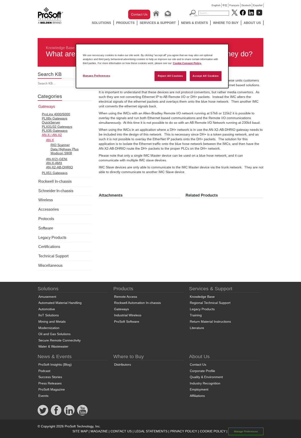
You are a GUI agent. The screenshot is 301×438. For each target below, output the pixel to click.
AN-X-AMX (54, 163)
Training (196, 315)
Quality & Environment (206, 377)
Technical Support (53, 256)
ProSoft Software (126, 321)
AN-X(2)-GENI (56, 159)
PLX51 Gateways (54, 173)
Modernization (48, 328)
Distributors (122, 364)
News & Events (194, 23)
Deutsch (246, 5)
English (216, 5)
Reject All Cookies (170, 75)
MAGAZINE (99, 431)
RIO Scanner (60, 145)
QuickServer (51, 122)
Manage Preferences (96, 75)
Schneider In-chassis (55, 191)
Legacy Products (52, 238)
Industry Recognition (205, 383)
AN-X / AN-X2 (52, 135)
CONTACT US (121, 431)
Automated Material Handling (60, 303)
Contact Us (139, 14)
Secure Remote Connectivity (59, 340)
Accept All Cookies (205, 75)
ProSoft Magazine (51, 389)
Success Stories (50, 377)
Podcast (44, 371)
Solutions (101, 23)
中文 (224, 5)
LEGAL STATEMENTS (151, 431)
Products (125, 23)
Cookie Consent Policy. (187, 63)
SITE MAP (80, 431)
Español (257, 5)
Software (45, 228)
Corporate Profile (202, 371)
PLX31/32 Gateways (57, 126)
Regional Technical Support (210, 303)
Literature (197, 328)
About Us (252, 23)
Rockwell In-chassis (55, 181)
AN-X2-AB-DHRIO (59, 167)
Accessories (48, 209)
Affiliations (197, 396)
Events (43, 396)
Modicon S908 (61, 153)
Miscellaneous (50, 265)
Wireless (45, 200)
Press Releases (50, 383)
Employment (199, 389)
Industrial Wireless (127, 315)
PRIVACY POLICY (183, 431)
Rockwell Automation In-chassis (137, 303)
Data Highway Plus (65, 149)
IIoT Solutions (48, 315)
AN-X (50, 140)
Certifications (49, 247)
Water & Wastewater (53, 346)
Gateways (46, 107)
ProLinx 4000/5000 (56, 114)
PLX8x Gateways (54, 118)
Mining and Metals (52, 321)
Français (234, 5)
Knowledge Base (60, 48)
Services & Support (158, 23)
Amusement (47, 296)
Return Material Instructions (210, 321)
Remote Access (125, 296)
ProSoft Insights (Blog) (55, 364)
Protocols (46, 219)
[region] (152, 66)
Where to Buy (225, 23)
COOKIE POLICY (213, 431)
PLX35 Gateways (54, 130)
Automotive (46, 309)
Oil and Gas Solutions (54, 334)
